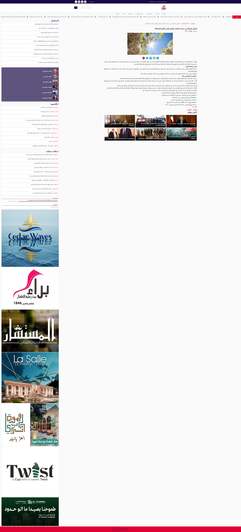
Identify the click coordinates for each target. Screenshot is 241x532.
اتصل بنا (117, 14)
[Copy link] (143, 58)
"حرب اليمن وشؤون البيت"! (146, 16)
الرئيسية (163, 14)
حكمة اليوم (56, 204)
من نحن (123, 14)
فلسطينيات (149, 14)
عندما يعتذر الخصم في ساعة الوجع (193, 16)
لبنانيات (157, 14)
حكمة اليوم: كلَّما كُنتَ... (53, 206)
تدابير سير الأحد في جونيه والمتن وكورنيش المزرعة (213, 16)
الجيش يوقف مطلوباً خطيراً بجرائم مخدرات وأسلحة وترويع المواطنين (169, 16)
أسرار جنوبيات (55, 198)
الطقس (189, 109)
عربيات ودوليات (139, 14)
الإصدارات (130, 14)
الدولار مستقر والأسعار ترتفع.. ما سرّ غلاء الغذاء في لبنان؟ (125, 16)
